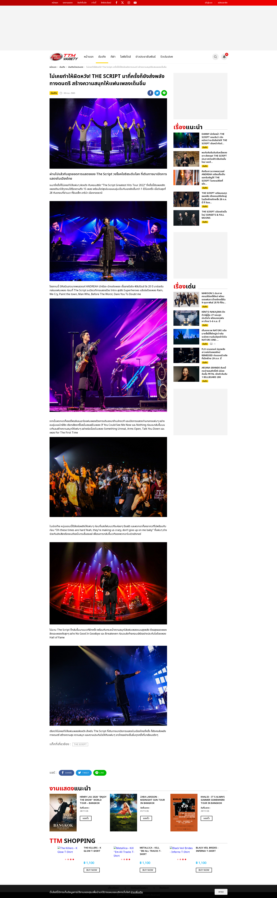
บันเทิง (102, 57)
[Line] (164, 93)
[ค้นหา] (215, 57)
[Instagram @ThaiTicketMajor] (129, 3)
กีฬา (113, 57)
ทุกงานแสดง (68, 2)
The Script (80, 744)
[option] (78, 813)
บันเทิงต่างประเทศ (75, 67)
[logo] (64, 56)
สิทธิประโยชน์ (106, 2)
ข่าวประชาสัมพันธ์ (146, 57)
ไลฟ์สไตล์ (125, 57)
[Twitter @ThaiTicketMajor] (122, 3)
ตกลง (221, 892)
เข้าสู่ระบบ (208, 2)
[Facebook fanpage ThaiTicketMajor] (116, 3)
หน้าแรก (55, 2)
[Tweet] (157, 93)
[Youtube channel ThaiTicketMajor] (135, 3)
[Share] (150, 93)
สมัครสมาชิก (222, 2)
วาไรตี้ (93, 2)
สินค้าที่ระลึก (82, 2)
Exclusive (166, 57)
